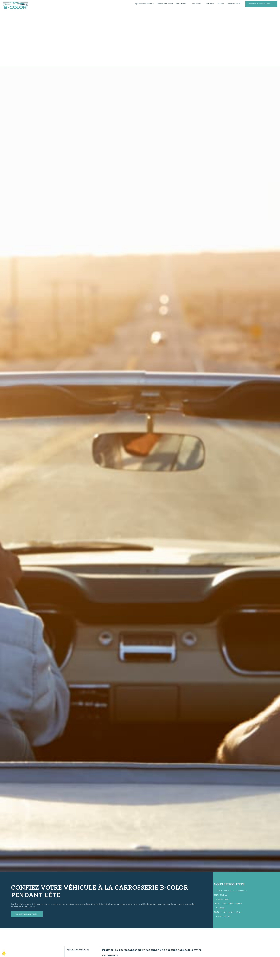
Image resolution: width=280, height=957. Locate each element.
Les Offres (196, 4)
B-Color (221, 4)
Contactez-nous (233, 4)
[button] (97, 950)
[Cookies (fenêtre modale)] (4, 953)
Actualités (210, 4)
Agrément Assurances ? (144, 4)
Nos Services (181, 4)
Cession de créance (165, 4)
